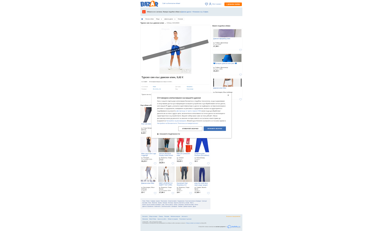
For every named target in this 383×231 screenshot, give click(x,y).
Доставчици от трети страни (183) (188, 111)
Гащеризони (181, 201)
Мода (158, 19)
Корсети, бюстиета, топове (181, 203)
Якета (191, 203)
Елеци (175, 204)
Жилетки (154, 203)
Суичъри (204, 201)
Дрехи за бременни (147, 206)
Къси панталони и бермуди (193, 201)
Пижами (180, 206)
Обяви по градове (173, 219)
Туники (160, 203)
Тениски (165, 203)
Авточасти (185, 216)
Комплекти (157, 206)
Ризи (149, 203)
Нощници (181, 204)
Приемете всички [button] (214, 129)
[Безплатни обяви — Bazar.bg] (149, 4)
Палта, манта (169, 204)
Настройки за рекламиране (176, 121)
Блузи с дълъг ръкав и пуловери (151, 204)
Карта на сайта (162, 219)
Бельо (196, 204)
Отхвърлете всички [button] (190, 129)
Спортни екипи (172, 201)
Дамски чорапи (187, 206)
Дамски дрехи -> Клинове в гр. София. (194, 12)
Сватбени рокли (166, 206)
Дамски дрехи (168, 19)
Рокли (148, 201)
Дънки (158, 201)
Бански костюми (189, 204)
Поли (143, 201)
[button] (168, 134)
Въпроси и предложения (233, 216)
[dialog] (191, 115)
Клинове (180, 19)
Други (194, 206)
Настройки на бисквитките (167, 123)
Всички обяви (150, 19)
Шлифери (174, 206)
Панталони (164, 201)
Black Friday (152, 219)
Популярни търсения (185, 219)
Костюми (144, 203)
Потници (170, 203)
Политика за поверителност (188, 123)
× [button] (228, 95)
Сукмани (153, 201)
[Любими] (206, 4)
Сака (163, 204)
